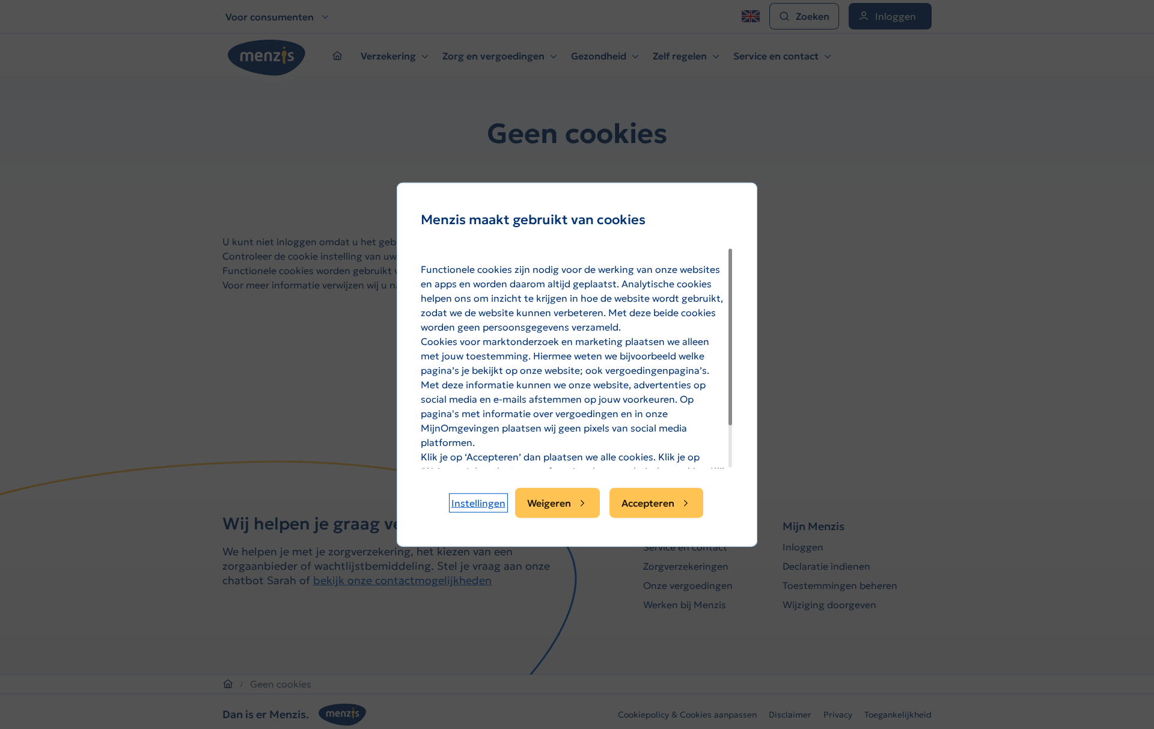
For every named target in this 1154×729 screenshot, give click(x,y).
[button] (478, 503)
